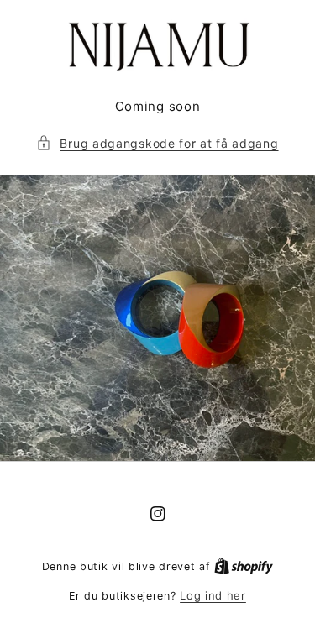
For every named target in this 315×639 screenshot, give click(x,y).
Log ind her (213, 595)
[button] (157, 143)
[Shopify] (243, 566)
